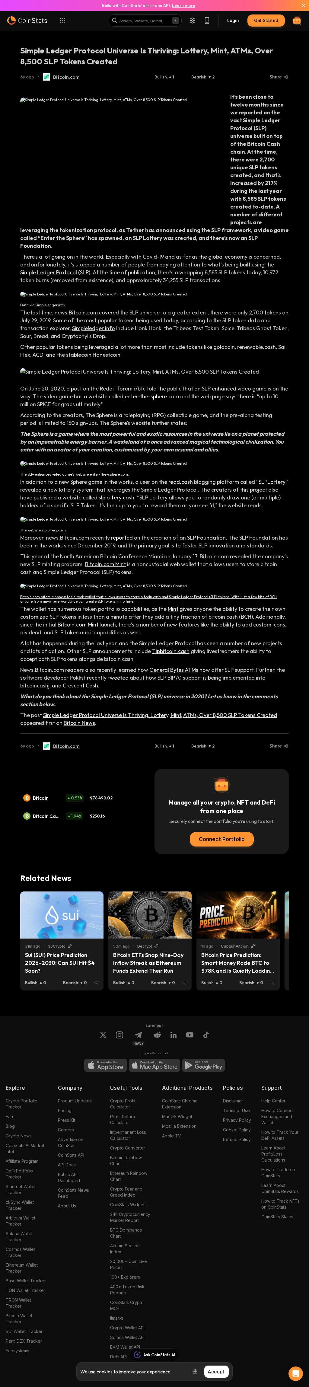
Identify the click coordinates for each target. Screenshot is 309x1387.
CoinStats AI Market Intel (25, 1148)
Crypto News (19, 1135)
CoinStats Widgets (128, 1204)
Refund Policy (237, 1139)
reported (122, 537)
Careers (66, 1129)
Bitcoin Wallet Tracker (19, 1318)
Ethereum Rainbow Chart (128, 1176)
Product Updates (75, 1100)
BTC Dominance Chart (126, 1233)
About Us (67, 1205)
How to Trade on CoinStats (278, 1172)
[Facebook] (206, 1038)
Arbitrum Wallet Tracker (20, 1220)
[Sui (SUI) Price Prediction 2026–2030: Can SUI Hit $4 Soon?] (62, 915)
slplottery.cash (116, 497)
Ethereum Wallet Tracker (22, 1268)
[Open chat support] (295, 1373)
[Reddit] (157, 1038)
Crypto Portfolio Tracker (21, 1103)
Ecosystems (17, 1350)
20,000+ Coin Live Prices (128, 1264)
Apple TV (171, 1135)
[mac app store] (154, 1065)
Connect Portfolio (222, 839)
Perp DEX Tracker (24, 1341)
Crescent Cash (80, 685)
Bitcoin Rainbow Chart (126, 1160)
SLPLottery (272, 481)
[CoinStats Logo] (27, 20)
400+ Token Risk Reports (127, 1289)
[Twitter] (103, 1038)
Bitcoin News (79, 722)
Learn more (183, 5)
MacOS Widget (177, 1116)
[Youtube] (189, 1038)
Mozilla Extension (179, 1126)
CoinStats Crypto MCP (127, 1305)
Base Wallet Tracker (26, 1280)
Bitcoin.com (66, 77)
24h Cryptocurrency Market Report (130, 1217)
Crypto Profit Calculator (122, 1103)
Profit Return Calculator (122, 1119)
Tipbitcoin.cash (171, 651)
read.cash (180, 481)
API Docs (67, 1164)
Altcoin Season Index (125, 1248)
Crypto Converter (127, 1147)
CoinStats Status (277, 1216)
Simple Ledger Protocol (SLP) (55, 272)
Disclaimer (233, 1100)
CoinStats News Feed (73, 1193)
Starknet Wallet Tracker (21, 1189)
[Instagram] (119, 1038)
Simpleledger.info (50, 305)
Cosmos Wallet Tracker (20, 1252)
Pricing (65, 1110)
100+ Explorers (125, 1277)
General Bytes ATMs (173, 669)
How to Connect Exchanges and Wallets (277, 1116)
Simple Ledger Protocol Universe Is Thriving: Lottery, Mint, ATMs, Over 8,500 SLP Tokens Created (160, 715)
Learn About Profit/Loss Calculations (273, 1153)
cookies (105, 1372)
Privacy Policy (237, 1120)
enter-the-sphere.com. (109, 474)
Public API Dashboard (69, 1177)
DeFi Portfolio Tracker (19, 1173)
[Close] (300, 5)
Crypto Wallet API (127, 1327)
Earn (10, 1116)
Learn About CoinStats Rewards (280, 1188)
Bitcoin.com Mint (105, 564)
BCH (246, 616)
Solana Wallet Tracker (19, 1236)
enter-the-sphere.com (152, 396)
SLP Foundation (206, 537)
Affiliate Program (22, 1161)
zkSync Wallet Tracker (20, 1205)
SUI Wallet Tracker (24, 1331)
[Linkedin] (173, 1038)
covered (109, 312)
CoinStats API (71, 1155)
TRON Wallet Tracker (18, 1303)
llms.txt (116, 1318)
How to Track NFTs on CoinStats (280, 1204)
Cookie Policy (237, 1129)
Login (233, 20)
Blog (10, 1126)
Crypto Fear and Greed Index (126, 1191)
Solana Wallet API (127, 1337)
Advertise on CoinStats (70, 1142)
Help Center (273, 1100)
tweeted (118, 677)
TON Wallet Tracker (25, 1290)
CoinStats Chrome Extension (180, 1103)
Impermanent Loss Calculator (128, 1135)
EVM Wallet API (125, 1347)
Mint (173, 608)
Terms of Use (236, 1110)
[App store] (105, 1065)
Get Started (266, 20)
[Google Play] (203, 1065)
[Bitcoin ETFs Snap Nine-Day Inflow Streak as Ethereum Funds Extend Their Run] (150, 915)
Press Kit (66, 1120)
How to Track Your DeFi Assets (279, 1135)
